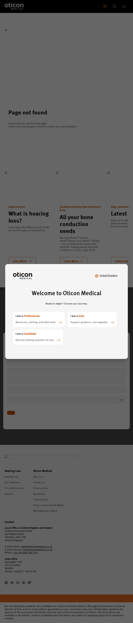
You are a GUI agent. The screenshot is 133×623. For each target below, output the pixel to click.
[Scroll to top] (120, 606)
